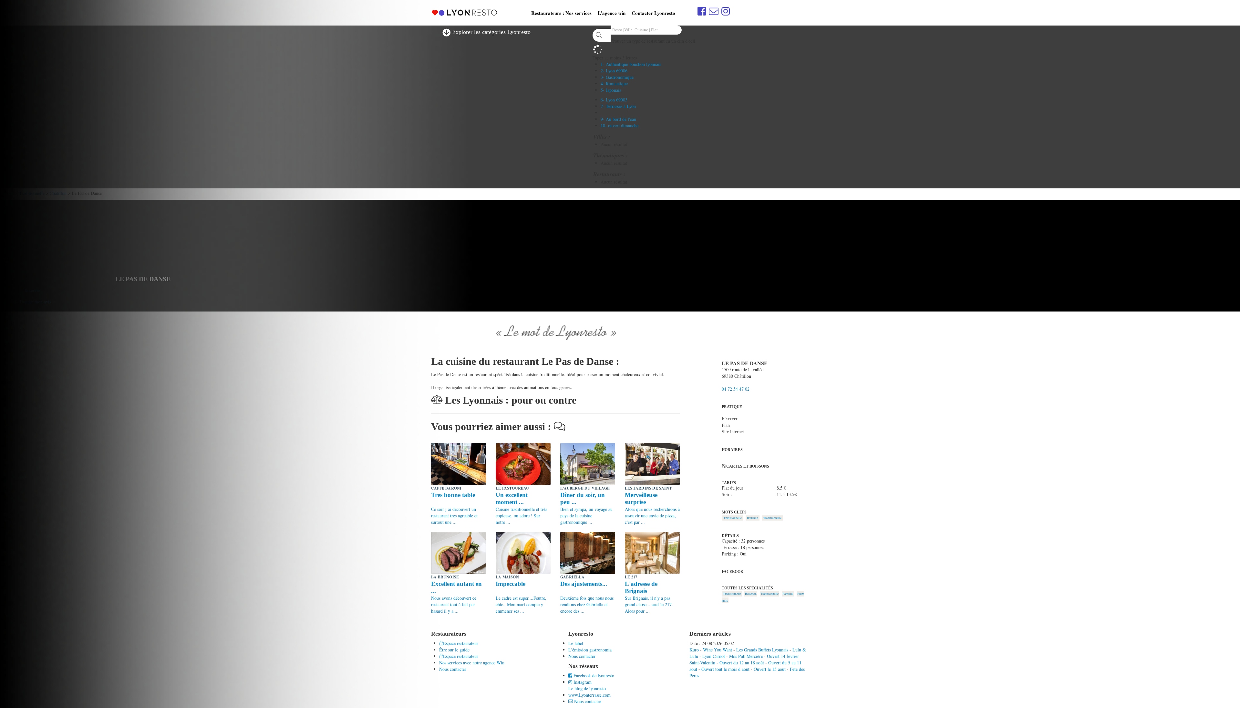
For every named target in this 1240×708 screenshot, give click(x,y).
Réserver (730, 418)
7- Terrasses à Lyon (618, 106)
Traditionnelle (733, 518)
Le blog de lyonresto (587, 688)
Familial (787, 593)
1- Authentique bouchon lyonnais (631, 64)
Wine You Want (717, 650)
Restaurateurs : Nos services (561, 12)
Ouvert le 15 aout (770, 669)
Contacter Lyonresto (653, 12)
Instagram (582, 682)
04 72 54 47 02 (735, 389)
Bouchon (752, 518)
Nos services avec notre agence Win (471, 663)
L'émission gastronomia (590, 650)
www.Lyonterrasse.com (589, 695)
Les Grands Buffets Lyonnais (762, 650)
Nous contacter (581, 656)
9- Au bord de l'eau (618, 119)
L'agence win (611, 12)
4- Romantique (614, 83)
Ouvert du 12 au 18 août (741, 663)
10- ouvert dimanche (619, 125)
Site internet (733, 431)
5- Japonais (611, 90)
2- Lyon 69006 (614, 71)
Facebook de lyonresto (593, 675)
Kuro (694, 650)
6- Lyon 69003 (614, 100)
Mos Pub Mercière (746, 656)
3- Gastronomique (617, 77)
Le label (575, 643)
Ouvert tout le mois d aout (725, 669)
